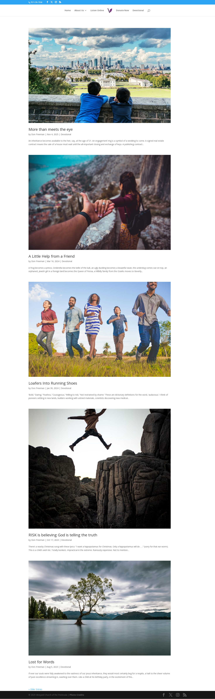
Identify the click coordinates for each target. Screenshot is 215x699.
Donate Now (122, 10)
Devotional (138, 10)
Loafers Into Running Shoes (53, 383)
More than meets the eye (51, 129)
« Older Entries (35, 689)
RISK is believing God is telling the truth (63, 535)
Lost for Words (41, 661)
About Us (79, 10)
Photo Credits (77, 694)
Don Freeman (37, 134)
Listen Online (97, 10)
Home (68, 10)
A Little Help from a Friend (52, 256)
